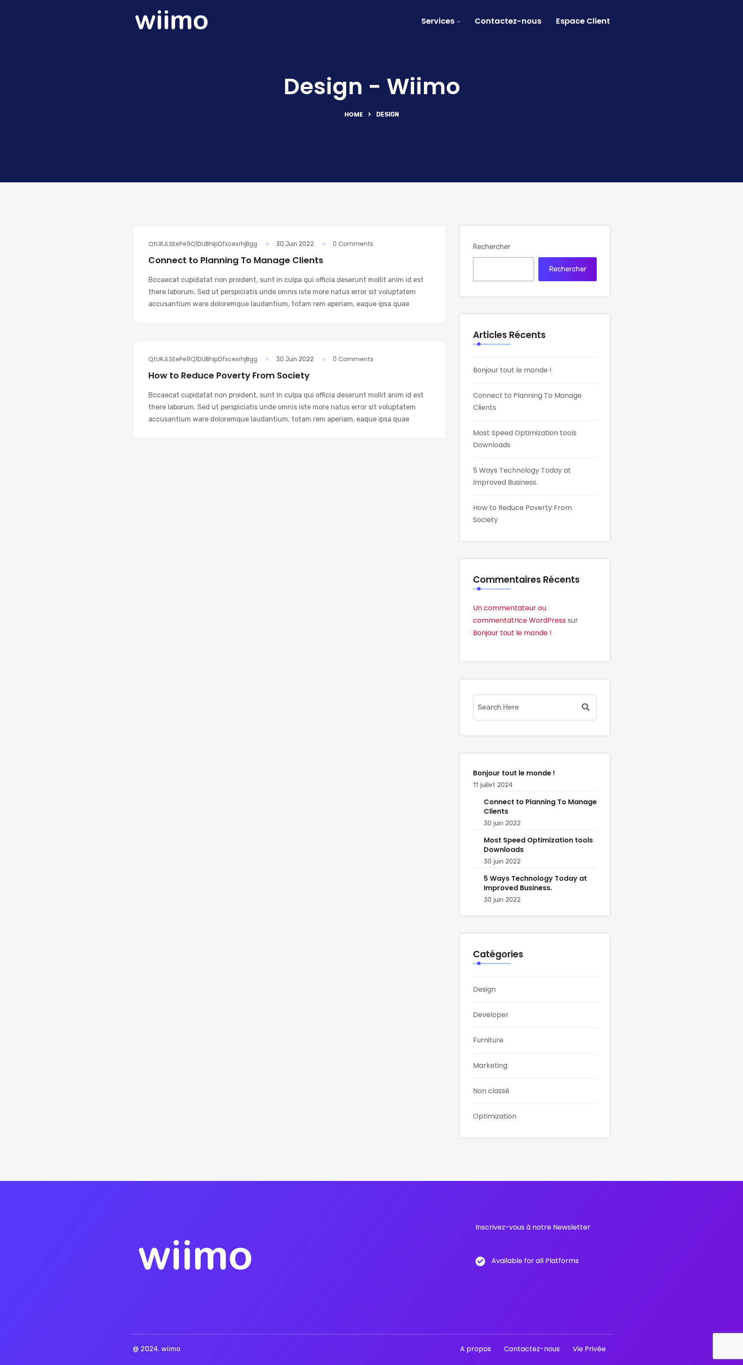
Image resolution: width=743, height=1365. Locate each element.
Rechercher (491, 247)
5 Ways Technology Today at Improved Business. (535, 883)
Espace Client (583, 20)
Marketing (490, 1065)
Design (484, 989)
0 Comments (353, 244)
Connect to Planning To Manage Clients (235, 260)
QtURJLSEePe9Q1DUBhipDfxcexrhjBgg (202, 244)
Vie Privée (589, 1349)
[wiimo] (171, 21)
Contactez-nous (508, 20)
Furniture (488, 1040)
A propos (475, 1349)
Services (437, 20)
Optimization (494, 1116)
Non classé (491, 1091)
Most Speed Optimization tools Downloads (538, 845)
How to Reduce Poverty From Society (229, 375)
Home (353, 114)
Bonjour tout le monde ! (512, 370)
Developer (491, 1015)
